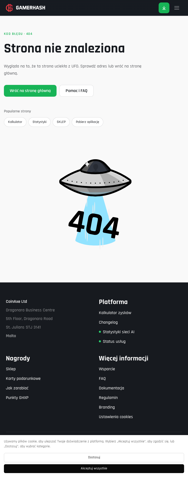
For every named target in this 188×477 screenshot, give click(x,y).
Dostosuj (94, 457)
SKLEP (61, 122)
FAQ (102, 378)
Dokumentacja (111, 388)
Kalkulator (15, 122)
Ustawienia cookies (116, 417)
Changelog (108, 322)
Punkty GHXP (17, 397)
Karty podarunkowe (23, 378)
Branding (107, 407)
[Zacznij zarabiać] (164, 7)
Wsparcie (107, 369)
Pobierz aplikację (87, 122)
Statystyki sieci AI (118, 332)
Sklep (11, 369)
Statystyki (40, 122)
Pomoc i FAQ (76, 90)
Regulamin (108, 397)
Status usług (114, 341)
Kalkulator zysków (115, 313)
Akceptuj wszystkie (94, 468)
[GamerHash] (25, 8)
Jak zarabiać (17, 388)
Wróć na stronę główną (30, 90)
